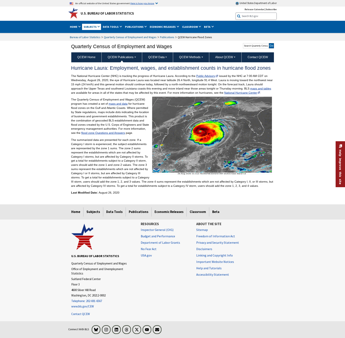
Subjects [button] (90, 27)
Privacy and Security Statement (217, 243)
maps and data (118, 103)
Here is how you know (142, 3)
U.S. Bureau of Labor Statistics (107, 13)
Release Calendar (254, 9)
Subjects (93, 212)
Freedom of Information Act (215, 236)
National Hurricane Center (240, 92)
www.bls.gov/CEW (82, 306)
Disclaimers (204, 249)
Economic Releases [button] (163, 27)
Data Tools (114, 212)
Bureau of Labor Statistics (85, 37)
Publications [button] (134, 27)
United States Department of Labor (258, 3)
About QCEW (224, 57)
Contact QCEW (80, 314)
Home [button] (74, 27)
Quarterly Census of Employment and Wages (130, 37)
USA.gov (146, 255)
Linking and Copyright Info (214, 255)
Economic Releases (169, 212)
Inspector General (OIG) (157, 230)
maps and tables (260, 88)
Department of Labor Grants (160, 243)
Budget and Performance (158, 236)
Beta (215, 212)
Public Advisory (205, 76)
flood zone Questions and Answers (103, 132)
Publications (167, 37)
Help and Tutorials (209, 268)
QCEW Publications (121, 57)
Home (75, 212)
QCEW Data (156, 57)
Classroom (198, 212)
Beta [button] (207, 27)
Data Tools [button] (111, 27)
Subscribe (271, 9)
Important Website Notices (215, 262)
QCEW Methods (190, 57)
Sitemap (202, 230)
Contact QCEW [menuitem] (258, 57)
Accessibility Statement (212, 274)
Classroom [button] (190, 27)
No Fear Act (149, 249)
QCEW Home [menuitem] (86, 57)
